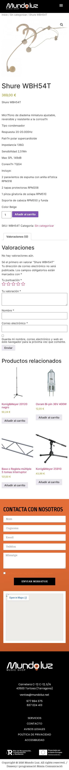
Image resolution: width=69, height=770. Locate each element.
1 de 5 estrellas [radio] (4, 284)
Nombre (8, 310)
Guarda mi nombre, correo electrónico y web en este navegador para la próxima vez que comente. (34, 340)
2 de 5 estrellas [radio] (9, 284)
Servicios (34, 718)
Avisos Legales (34, 729)
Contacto (34, 724)
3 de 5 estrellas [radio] (13, 284)
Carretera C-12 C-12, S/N (34, 684)
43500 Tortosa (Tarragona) (34, 688)
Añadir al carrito (25, 214)
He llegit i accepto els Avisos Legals (29, 573)
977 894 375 (34, 701)
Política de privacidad (34, 734)
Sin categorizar (18, 14)
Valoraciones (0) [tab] (17, 236)
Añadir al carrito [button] (14, 420)
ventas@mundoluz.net (34, 695)
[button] (61, 5)
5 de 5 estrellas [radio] (23, 284)
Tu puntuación (12, 280)
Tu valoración (11, 291)
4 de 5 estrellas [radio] (18, 284)
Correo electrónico (15, 323)
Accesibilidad (34, 740)
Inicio (5, 14)
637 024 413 (34, 705)
